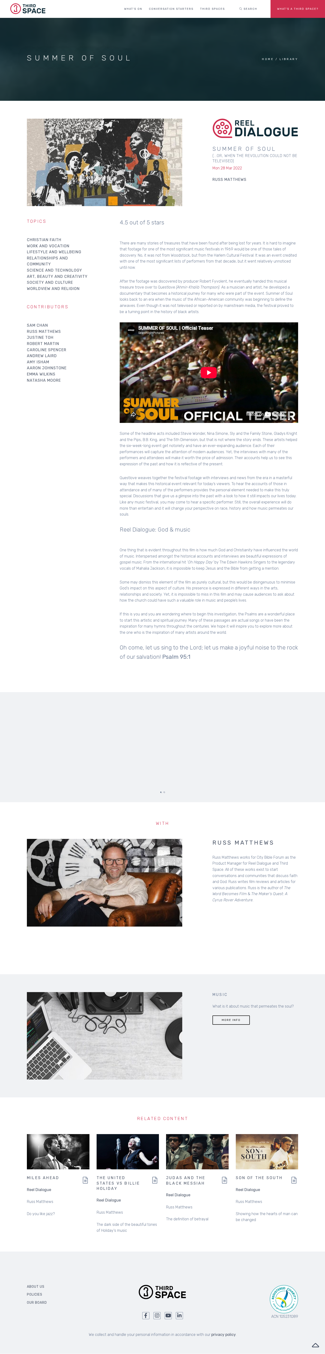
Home (268, 59)
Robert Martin (43, 343)
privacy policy (223, 1334)
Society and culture (50, 282)
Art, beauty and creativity (57, 276)
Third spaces (212, 8)
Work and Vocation (48, 246)
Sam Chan (37, 325)
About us (35, 1287)
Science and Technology (54, 270)
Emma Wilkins (41, 374)
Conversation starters (171, 8)
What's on (133, 8)
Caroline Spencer (46, 350)
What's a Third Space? (297, 8)
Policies (34, 1295)
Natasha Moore (44, 380)
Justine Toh (40, 337)
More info (231, 1020)
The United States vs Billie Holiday (118, 1183)
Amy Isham (38, 362)
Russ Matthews (44, 331)
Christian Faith (44, 240)
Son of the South (259, 1178)
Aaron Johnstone (47, 368)
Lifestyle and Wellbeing (54, 252)
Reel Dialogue (39, 1189)
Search (249, 8)
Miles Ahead (43, 1178)
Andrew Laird (42, 356)
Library (289, 59)
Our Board (37, 1303)
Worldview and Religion (53, 288)
